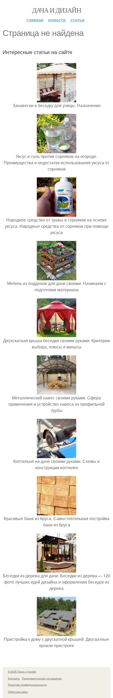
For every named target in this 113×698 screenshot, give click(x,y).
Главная (35, 20)
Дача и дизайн (56, 10)
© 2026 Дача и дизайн (22, 671)
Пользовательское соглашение (42, 678)
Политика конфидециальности (27, 684)
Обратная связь (18, 692)
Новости (57, 20)
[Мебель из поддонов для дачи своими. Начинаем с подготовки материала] (56, 277)
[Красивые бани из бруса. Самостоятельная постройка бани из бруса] (56, 512)
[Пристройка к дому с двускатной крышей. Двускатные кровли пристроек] (56, 633)
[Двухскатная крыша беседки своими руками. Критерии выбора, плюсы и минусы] (56, 334)
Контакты (14, 678)
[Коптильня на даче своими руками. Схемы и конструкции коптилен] (56, 455)
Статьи (77, 20)
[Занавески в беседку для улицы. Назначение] (56, 99)
